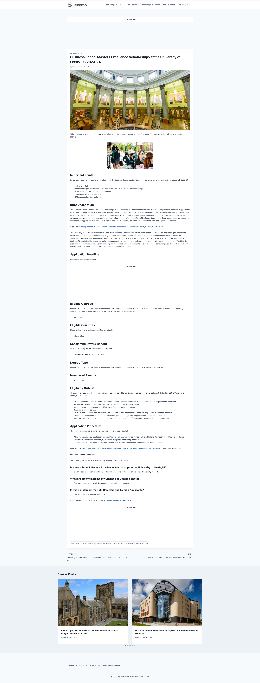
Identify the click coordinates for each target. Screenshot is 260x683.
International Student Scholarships (83, 543)
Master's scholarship (104, 543)
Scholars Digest (168, 5)
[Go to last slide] (61, 611)
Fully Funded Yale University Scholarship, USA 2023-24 (170, 556)
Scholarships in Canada (150, 5)
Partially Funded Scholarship (123, 543)
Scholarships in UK (131, 5)
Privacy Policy (94, 666)
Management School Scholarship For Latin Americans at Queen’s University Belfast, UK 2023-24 (121, 227)
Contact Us (72, 666)
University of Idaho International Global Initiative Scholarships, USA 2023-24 (97, 557)
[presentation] (93, 602)
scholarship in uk (142, 543)
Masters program (116, 437)
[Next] (199, 611)
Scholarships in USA (113, 5)
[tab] (125, 645)
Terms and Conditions (111, 666)
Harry (74, 67)
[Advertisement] (130, 34)
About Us (83, 666)
